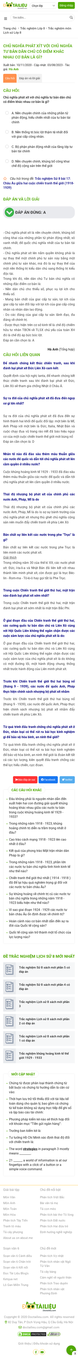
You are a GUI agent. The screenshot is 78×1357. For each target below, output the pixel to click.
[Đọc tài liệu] (36, 1352)
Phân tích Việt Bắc (52, 1197)
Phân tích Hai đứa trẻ (54, 1226)
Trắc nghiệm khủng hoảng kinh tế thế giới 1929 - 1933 (44, 1056)
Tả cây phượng (13, 1232)
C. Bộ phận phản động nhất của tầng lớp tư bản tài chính (42, 149)
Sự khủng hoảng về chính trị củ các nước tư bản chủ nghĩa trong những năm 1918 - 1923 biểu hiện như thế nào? (39, 898)
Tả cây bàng (48, 1272)
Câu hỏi (10, 78)
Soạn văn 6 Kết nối (15, 1267)
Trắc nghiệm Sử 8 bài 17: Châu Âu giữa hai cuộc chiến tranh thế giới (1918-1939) (38, 183)
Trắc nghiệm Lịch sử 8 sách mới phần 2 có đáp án (44, 1021)
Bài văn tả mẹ (49, 1203)
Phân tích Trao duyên (54, 1283)
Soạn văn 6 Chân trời (17, 1262)
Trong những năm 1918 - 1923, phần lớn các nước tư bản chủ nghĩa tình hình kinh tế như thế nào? (39, 866)
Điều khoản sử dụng (46, 1343)
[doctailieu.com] (39, 1307)
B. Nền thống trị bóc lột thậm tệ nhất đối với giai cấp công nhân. (40, 134)
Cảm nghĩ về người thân (55, 1277)
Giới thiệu (24, 1343)
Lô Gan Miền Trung (15, 1285)
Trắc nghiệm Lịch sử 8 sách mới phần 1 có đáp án (44, 1038)
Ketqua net (10, 1279)
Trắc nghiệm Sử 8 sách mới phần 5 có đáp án (44, 970)
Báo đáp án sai (26, 779)
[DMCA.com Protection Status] (31, 1335)
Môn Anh (9, 1203)
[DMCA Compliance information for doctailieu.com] (54, 1335)
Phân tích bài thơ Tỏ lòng (56, 1214)
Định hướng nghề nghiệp (56, 1232)
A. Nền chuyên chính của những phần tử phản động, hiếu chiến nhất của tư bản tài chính (41, 117)
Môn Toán (10, 1209)
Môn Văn (9, 1197)
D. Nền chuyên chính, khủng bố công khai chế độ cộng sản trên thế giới (41, 164)
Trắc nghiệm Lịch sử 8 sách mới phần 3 (44, 1004)
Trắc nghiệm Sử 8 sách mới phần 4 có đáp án (44, 987)
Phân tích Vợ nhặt (52, 1256)
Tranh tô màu (12, 1226)
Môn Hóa (9, 1214)
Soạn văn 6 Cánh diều (17, 1256)
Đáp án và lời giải (29, 78)
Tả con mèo (48, 1209)
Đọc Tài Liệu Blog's (16, 1273)
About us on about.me (18, 1238)
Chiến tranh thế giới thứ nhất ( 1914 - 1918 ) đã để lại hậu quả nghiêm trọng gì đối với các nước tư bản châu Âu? (40, 882)
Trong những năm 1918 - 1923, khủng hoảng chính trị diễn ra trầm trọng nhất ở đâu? (37, 828)
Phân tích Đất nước (52, 1220)
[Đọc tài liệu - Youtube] (42, 1352)
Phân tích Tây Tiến (15, 1220)
